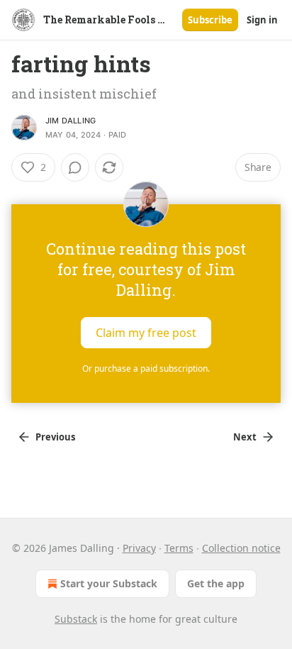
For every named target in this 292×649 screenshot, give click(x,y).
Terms (178, 548)
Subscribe (210, 19)
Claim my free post (146, 332)
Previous (55, 437)
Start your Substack (108, 583)
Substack (76, 619)
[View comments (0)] (75, 167)
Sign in (262, 19)
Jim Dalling (70, 121)
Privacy (139, 548)
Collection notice (241, 548)
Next (245, 437)
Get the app (216, 583)
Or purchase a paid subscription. (146, 368)
